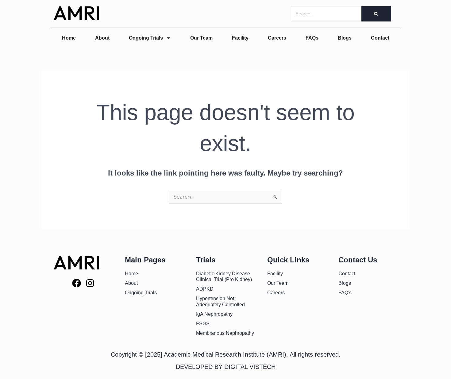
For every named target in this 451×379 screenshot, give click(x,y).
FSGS (203, 323)
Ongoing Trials (146, 38)
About (102, 38)
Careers (277, 38)
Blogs (345, 38)
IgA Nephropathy (214, 314)
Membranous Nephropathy (225, 333)
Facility (240, 38)
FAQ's (345, 292)
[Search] (376, 13)
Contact (380, 38)
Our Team (201, 38)
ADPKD (205, 289)
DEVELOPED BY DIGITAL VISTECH (226, 366)
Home (69, 38)
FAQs (312, 38)
